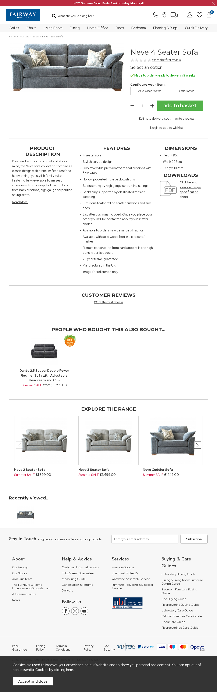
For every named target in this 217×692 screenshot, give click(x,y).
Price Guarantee (19, 647)
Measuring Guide (74, 579)
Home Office (97, 28)
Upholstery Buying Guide (178, 574)
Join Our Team (22, 579)
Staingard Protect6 (125, 573)
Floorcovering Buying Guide (180, 605)
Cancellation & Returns (77, 585)
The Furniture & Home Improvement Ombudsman (31, 586)
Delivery (67, 590)
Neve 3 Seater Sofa (94, 470)
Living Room (53, 28)
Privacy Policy (88, 647)
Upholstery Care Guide (177, 610)
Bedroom (138, 28)
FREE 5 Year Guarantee (78, 573)
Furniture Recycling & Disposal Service (132, 586)
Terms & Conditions (63, 647)
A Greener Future (24, 594)
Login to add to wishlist (166, 128)
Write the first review (166, 60)
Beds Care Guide (173, 622)
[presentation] (19, 445)
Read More (20, 202)
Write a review (184, 118)
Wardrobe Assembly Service (131, 579)
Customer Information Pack (80, 567)
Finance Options (123, 567)
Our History (20, 567)
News (16, 600)
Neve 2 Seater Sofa (29, 470)
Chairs (31, 28)
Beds (120, 28)
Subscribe (194, 539)
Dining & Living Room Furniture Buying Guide (182, 582)
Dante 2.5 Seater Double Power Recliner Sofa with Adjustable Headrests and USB (44, 375)
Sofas (14, 28)
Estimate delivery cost (154, 118)
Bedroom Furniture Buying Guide (179, 591)
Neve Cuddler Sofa (158, 470)
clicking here (63, 669)
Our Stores (19, 573)
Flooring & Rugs (165, 28)
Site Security (109, 647)
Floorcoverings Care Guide (180, 628)
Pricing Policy (40, 647)
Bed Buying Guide (173, 599)
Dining (75, 28)
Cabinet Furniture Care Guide (181, 616)
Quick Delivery (196, 28)
